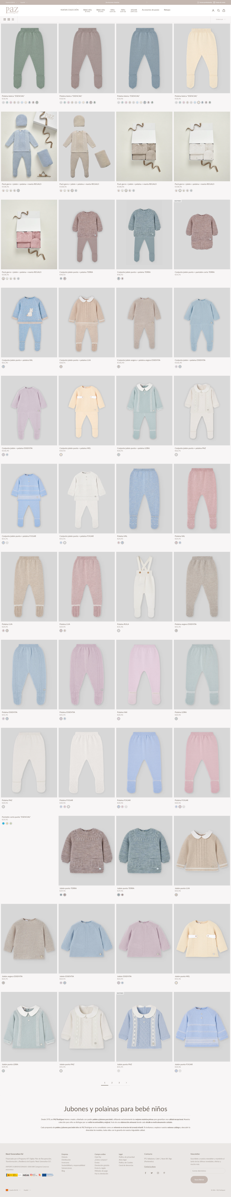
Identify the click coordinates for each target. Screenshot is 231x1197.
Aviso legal (122, 1160)
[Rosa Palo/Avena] (118, 542)
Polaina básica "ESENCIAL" (13, 96)
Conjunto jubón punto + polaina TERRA (76, 272)
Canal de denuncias (126, 1165)
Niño (123, 10)
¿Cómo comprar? (101, 1160)
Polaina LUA (7, 624)
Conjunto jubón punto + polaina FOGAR (19, 536)
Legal (120, 1154)
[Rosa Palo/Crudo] (3, 630)
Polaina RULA (123, 624)
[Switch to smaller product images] (9, 19)
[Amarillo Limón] (7, 823)
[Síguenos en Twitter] (152, 1173)
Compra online (100, 1154)
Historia (64, 1157)
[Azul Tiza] (22, 102)
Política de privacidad (127, 1157)
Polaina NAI (122, 712)
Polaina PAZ (7, 800)
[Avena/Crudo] (7, 630)
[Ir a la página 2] (126, 1082)
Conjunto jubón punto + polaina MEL (75, 448)
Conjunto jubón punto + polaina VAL (17, 360)
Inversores (65, 1163)
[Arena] (14, 102)
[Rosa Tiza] (11, 102)
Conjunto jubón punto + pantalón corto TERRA (195, 272)
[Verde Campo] (37, 102)
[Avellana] (33, 102)
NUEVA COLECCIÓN (70, 10)
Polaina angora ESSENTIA (185, 624)
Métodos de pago (101, 1171)
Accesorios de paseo (150, 10)
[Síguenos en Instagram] (158, 1173)
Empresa (65, 1154)
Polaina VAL (122, 536)
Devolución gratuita (102, 1165)
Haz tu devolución (101, 1174)
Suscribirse (199, 1179)
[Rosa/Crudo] (64, 806)
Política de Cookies (126, 1163)
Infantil (134, 10)
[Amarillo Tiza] (25, 102)
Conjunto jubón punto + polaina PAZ (190, 448)
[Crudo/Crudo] (7, 542)
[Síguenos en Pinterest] (164, 1173)
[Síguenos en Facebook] (145, 1173)
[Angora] (11, 190)
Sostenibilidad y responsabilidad (73, 1165)
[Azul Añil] (3, 823)
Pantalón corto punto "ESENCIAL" (16, 817)
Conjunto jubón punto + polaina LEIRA (133, 448)
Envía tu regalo (100, 1168)
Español (22, 2)
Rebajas (167, 10)
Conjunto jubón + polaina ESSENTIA (190, 360)
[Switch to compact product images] (13, 19)
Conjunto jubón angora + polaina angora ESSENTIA (138, 360)
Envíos (97, 1163)
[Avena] (14, 190)
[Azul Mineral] (29, 102)
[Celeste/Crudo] (3, 542)
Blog (63, 1171)
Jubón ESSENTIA (67, 976)
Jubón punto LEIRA (10, 1064)
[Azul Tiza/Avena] (122, 542)
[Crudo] (18, 102)
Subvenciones (67, 1168)
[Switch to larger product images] (5, 19)
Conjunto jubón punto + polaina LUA (75, 360)
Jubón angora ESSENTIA (12, 976)
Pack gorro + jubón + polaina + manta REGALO (21, 184)
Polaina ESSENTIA (9, 712)
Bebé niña (87, 10)
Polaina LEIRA (181, 712)
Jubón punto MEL (182, 976)
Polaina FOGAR (66, 800)
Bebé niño (100, 10)
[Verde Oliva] (11, 823)
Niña (112, 10)
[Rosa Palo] (3, 190)
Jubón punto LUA (182, 888)
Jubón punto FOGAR (184, 1064)
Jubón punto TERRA (68, 888)
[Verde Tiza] (7, 102)
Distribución (66, 1160)
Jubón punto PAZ (67, 1064)
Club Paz (98, 1157)
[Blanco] (3, 102)
